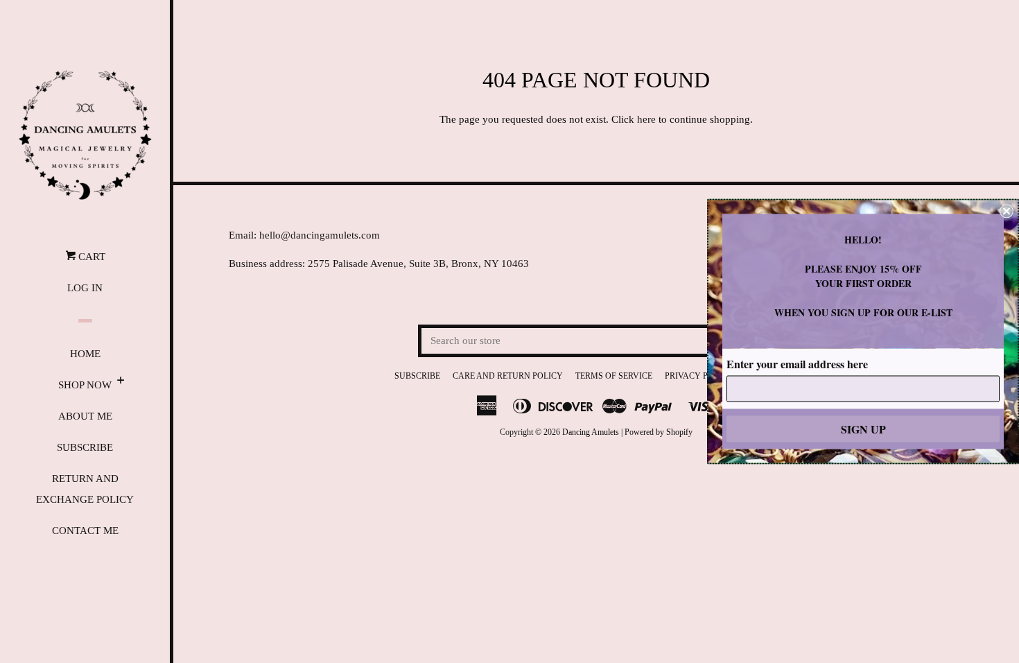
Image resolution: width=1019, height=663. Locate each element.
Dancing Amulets (590, 432)
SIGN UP (863, 429)
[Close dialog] (1006, 211)
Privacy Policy (699, 376)
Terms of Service (613, 376)
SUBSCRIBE (85, 447)
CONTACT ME (85, 530)
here (646, 119)
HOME (85, 353)
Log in (85, 287)
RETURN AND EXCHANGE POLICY (85, 489)
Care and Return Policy (508, 376)
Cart (90, 256)
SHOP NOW (85, 384)
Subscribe (417, 376)
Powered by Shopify (659, 432)
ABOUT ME (85, 416)
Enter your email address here (797, 364)
